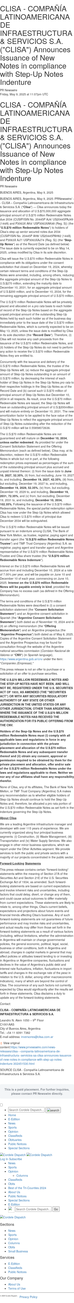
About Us (14, 1192)
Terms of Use (17, 1288)
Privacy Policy (28, 1297)
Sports (12, 1127)
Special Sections (19, 1148)
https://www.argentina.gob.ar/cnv (21, 659)
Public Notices (17, 1144)
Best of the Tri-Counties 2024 (27, 1188)
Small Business (18, 1251)
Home (12, 1115)
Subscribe (15, 1159)
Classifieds (15, 1136)
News (11, 1123)
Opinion (13, 1131)
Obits (11, 1184)
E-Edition (14, 1119)
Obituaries (15, 1140)
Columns (22, 1175)
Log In (4, 1159)
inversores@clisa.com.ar (37, 1037)
